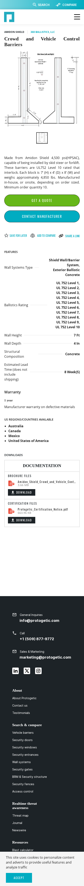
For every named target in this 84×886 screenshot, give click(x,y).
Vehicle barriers (23, 733)
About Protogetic (24, 698)
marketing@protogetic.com (45, 657)
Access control (22, 791)
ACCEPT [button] (19, 878)
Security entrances (25, 755)
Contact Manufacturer (42, 216)
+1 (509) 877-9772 (37, 639)
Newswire (19, 830)
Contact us (20, 705)
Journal (17, 823)
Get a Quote (42, 200)
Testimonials (21, 713)
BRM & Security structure (29, 777)
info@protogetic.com (39, 620)
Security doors (22, 740)
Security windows (24, 747)
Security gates (22, 769)
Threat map (20, 815)
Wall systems (21, 762)
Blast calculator (22, 850)
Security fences (23, 784)
